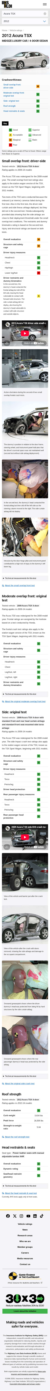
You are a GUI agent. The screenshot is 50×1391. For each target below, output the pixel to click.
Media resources (25, 1258)
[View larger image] (25, 368)
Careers (25, 1253)
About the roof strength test (17, 1137)
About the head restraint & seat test (21, 1193)
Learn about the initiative (25, 1311)
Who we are (25, 1241)
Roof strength (9, 106)
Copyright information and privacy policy (25, 1384)
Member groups (25, 1247)
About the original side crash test (19, 1083)
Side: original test (11, 101)
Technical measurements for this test (20, 578)
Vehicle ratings (16, 30)
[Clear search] (45, 13)
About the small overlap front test (20, 585)
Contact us (25, 1264)
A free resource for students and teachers (23, 1283)
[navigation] (45, 4)
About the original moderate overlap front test (25, 701)
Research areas (25, 1235)
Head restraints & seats (14, 111)
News (25, 1230)
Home (4, 30)
